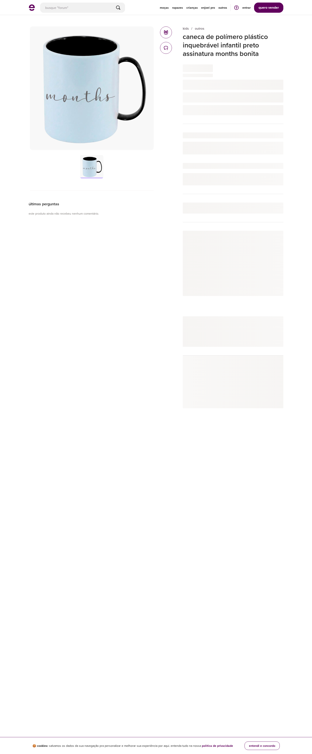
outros (199, 28)
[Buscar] (118, 7)
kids (186, 28)
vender (269, 7)
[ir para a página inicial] (32, 9)
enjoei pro (208, 8)
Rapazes (177, 8)
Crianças (192, 8)
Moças (164, 8)
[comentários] (166, 48)
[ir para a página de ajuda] (236, 7)
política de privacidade (217, 746)
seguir (274, 238)
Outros (222, 8)
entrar (246, 8)
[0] (166, 32)
